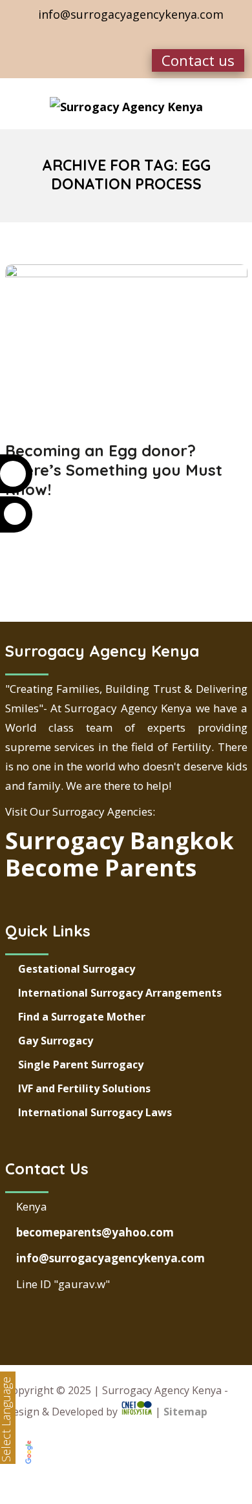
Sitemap (185, 1411)
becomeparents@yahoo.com (94, 1232)
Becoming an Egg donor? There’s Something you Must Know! (113, 470)
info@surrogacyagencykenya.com (109, 1258)
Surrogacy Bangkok (119, 840)
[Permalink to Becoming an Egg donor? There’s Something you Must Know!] (126, 273)
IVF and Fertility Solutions (84, 1088)
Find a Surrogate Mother (81, 1017)
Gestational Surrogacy (76, 969)
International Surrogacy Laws (95, 1112)
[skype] (112, 35)
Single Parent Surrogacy (80, 1064)
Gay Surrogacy (55, 1040)
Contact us (198, 60)
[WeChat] (137, 35)
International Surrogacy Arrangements (120, 993)
